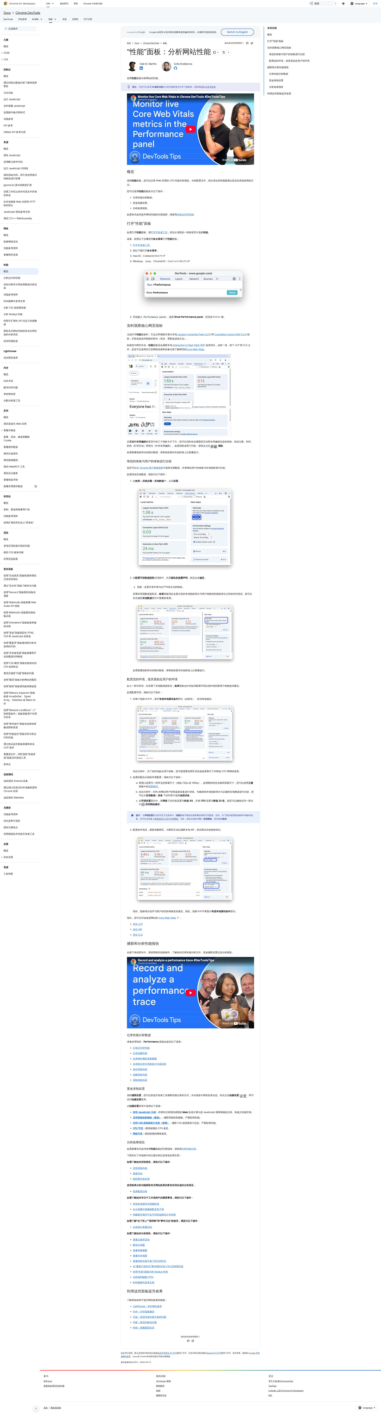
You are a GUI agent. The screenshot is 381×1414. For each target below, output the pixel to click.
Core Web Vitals (195, 349)
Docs (7, 13)
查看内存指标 (140, 1255)
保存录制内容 (140, 1069)
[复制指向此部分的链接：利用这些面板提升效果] (166, 1291)
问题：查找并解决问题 (145, 1322)
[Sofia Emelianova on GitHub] (175, 69)
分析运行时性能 (185, 214)
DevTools (8, 19)
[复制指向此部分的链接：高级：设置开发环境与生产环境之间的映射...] (187, 587)
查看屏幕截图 (140, 1250)
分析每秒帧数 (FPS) (143, 1277)
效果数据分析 (140, 1191)
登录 (375, 3)
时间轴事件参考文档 (143, 1282)
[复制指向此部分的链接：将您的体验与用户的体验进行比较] (175, 461)
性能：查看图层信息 (143, 1327)
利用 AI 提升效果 (208, 87)
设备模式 (153, 786)
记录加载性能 (140, 1053)
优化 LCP (138, 924)
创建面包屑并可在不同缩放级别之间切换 (154, 1214)
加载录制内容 (140, 1074)
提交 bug (48, 1381)
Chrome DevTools (27, 13)
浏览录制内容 (140, 1168)
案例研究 (64, 3)
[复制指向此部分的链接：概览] (137, 172)
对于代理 (88, 19)
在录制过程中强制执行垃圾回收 (149, 1064)
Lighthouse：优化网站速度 (147, 1306)
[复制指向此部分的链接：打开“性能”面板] (154, 224)
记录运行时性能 (141, 1048)
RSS (270, 1395)
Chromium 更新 (163, 1381)
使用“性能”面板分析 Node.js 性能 (150, 1271)
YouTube (272, 1386)
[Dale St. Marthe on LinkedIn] (141, 69)
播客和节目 (161, 1395)
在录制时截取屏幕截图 (145, 1058)
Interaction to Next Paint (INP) (189, 345)
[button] (19, 53)
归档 (158, 1390)
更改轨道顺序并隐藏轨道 (146, 1204)
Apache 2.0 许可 (213, 1353)
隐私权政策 (56, 1408)
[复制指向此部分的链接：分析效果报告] (148, 1142)
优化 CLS (138, 934)
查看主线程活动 (141, 1239)
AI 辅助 (35, 19)
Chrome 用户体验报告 (151, 467)
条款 (46, 1408)
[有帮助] (247, 43)
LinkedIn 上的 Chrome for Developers (285, 1390)
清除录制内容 (140, 1080)
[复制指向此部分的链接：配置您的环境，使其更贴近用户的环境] (181, 679)
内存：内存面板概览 (143, 1311)
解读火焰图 (139, 1245)
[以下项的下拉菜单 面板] (56, 19)
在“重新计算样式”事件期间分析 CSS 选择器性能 (158, 1266)
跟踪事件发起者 (141, 1179)
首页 (129, 43)
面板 (51, 19)
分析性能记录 (189, 1148)
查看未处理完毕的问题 (54, 1386)
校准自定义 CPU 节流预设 (166, 819)
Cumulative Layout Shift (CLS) (230, 334)
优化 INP (137, 929)
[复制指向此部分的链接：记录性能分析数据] (154, 1035)
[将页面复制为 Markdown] (224, 52)
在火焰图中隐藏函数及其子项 (148, 1209)
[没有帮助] (252, 43)
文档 (48, 3)
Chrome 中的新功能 (92, 3)
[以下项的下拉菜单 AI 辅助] (42, 19)
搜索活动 (137, 1173)
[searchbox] (20, 28)
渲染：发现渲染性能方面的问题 (149, 1317)
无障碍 (75, 19)
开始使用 (22, 19)
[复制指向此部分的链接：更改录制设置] (148, 1089)
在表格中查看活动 (142, 1227)
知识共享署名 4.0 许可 (167, 1353)
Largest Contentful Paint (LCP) (194, 334)
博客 (76, 3)
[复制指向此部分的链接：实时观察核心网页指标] (166, 326)
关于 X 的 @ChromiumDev (280, 1381)
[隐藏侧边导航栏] (36, 1409)
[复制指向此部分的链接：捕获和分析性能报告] (162, 944)
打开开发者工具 (159, 232)
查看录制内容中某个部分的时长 (149, 1261)
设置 (65, 19)
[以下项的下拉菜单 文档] (53, 3)
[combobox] (323, 3)
